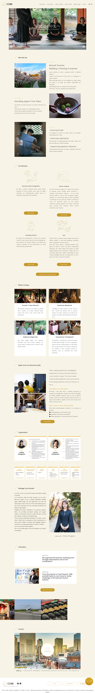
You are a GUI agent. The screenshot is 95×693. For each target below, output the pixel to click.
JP (89, 4)
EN (91, 4)
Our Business (50, 4)
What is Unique (68, 4)
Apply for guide (77, 4)
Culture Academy (59, 4)
